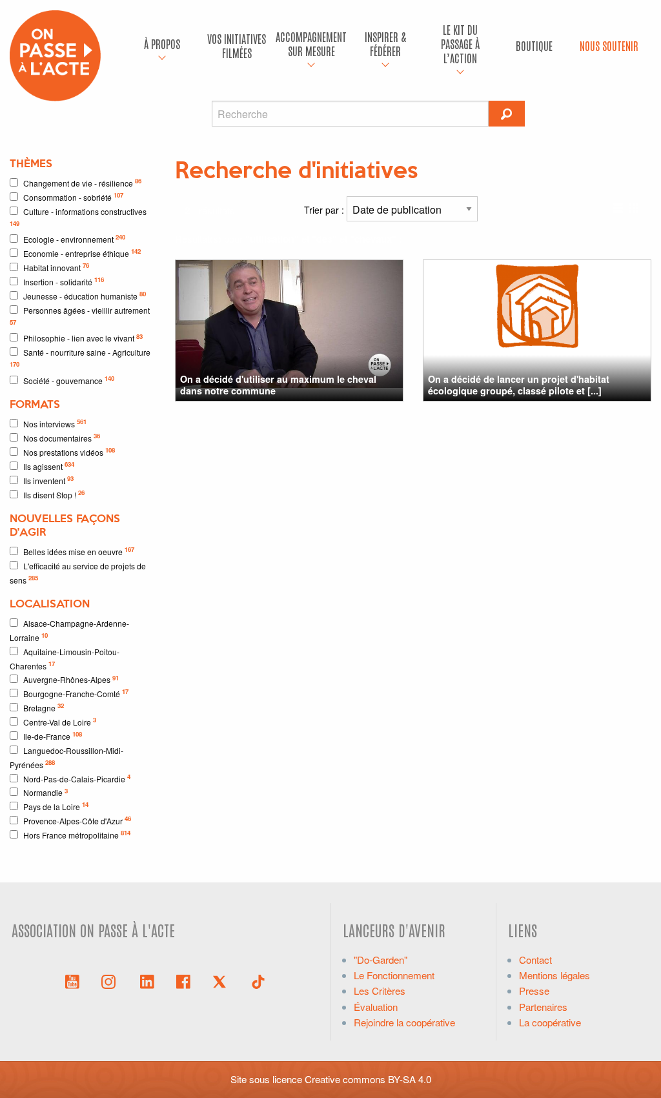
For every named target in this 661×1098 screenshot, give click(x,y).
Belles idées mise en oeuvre (78, 551)
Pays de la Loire (55, 806)
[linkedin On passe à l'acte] (147, 980)
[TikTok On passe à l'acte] (258, 980)
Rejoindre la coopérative (404, 1022)
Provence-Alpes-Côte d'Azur (77, 820)
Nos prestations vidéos (69, 451)
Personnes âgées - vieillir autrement (80, 316)
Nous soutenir (609, 45)
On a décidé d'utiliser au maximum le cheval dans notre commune (278, 384)
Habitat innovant (56, 267)
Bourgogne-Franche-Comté (75, 693)
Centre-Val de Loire (59, 721)
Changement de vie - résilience (82, 182)
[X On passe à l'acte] (222, 980)
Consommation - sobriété (73, 196)
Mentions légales (554, 975)
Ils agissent (48, 466)
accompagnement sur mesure (311, 43)
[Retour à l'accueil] (55, 54)
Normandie (45, 792)
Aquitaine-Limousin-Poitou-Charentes (64, 658)
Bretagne (43, 707)
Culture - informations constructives (78, 217)
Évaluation (376, 1006)
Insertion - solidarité (63, 281)
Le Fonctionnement (394, 975)
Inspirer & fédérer (385, 43)
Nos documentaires (61, 437)
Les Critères (379, 990)
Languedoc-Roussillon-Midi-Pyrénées (66, 757)
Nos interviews (54, 423)
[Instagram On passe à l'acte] (111, 980)
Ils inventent (48, 480)
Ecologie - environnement (74, 238)
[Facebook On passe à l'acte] (183, 980)
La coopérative (550, 1022)
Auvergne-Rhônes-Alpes (71, 679)
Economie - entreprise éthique (82, 253)
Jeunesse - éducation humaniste (84, 295)
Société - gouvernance (68, 380)
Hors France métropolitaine (76, 834)
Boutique (534, 45)
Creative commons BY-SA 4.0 (368, 1079)
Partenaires (543, 1006)
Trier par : (325, 209)
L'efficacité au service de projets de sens (78, 572)
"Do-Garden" (380, 959)
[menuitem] (162, 45)
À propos (162, 43)
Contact (535, 959)
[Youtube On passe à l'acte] (72, 980)
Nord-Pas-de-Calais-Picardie (76, 778)
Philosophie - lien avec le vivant (83, 338)
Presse (534, 990)
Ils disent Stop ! (54, 494)
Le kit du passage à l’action (460, 43)
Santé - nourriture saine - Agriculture (80, 358)
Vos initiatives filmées (236, 45)
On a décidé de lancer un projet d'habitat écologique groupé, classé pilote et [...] (518, 384)
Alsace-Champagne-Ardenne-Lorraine (69, 630)
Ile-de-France (52, 735)
